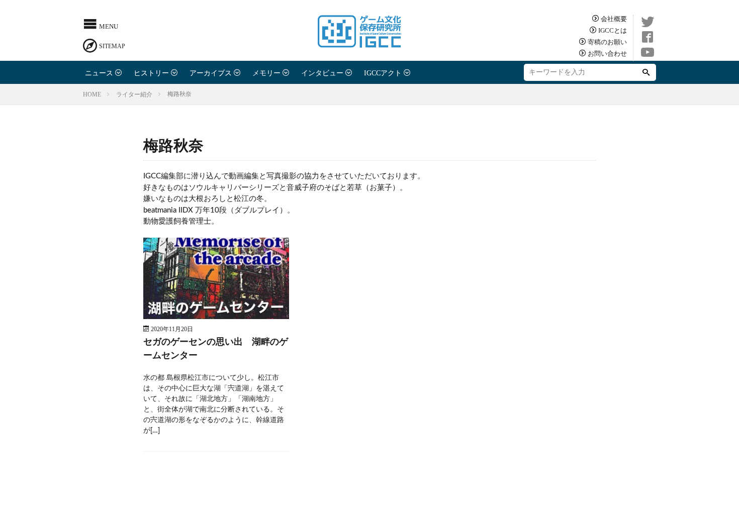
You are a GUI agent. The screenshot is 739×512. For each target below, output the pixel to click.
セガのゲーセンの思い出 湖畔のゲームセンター (215, 349)
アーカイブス (211, 72)
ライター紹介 (134, 94)
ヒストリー (151, 72)
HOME (92, 94)
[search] (646, 72)
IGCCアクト (383, 72)
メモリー (266, 72)
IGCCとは (612, 30)
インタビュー (322, 72)
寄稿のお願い (607, 41)
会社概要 (614, 18)
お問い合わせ (607, 53)
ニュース (99, 72)
